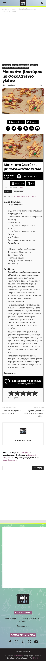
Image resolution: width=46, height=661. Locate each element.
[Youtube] (36, 642)
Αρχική (4, 9)
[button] (4, 3)
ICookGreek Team (8, 85)
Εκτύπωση (33, 122)
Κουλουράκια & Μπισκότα (25, 196)
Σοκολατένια (6, 68)
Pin (32, 183)
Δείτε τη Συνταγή (17, 122)
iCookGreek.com (9, 460)
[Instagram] (16, 642)
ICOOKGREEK (18, 655)
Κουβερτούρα (18, 191)
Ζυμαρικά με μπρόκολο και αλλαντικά (11, 412)
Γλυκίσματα (34, 65)
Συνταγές (13, 9)
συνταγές (24, 452)
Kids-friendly (6, 65)
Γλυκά (20, 188)
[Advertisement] (23, 500)
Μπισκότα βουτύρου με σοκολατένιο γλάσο (22, 76)
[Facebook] (10, 642)
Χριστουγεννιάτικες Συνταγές (20, 68)
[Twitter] (29, 642)
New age (14, 65)
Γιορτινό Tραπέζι (24, 65)
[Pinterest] (23, 642)
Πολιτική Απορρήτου (23, 651)
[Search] (42, 3)
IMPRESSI (35, 658)
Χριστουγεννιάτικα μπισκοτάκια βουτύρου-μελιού (34, 413)
